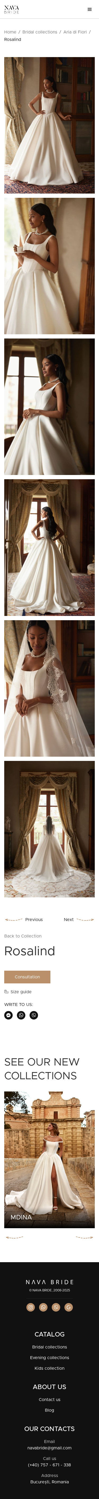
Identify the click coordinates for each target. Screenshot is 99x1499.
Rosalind (12, 39)
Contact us (49, 1400)
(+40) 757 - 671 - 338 (49, 1465)
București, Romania (49, 1482)
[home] (11, 10)
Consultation (27, 977)
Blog (49, 1410)
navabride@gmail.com (49, 1448)
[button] (89, 9)
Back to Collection (22, 936)
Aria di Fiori (75, 32)
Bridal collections (39, 32)
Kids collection (49, 1368)
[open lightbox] (49, 127)
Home (10, 32)
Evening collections (49, 1358)
